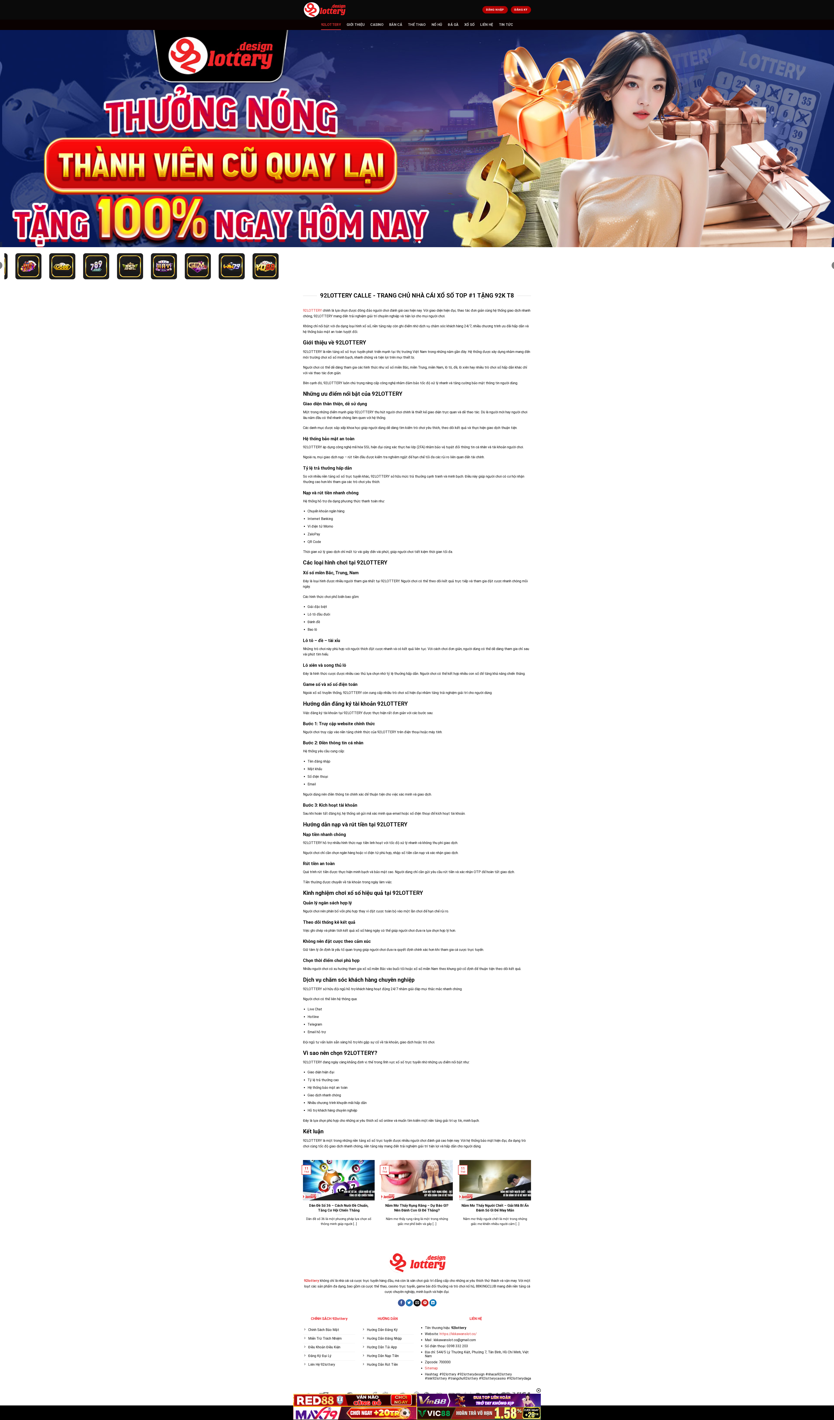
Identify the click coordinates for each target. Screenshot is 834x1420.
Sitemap (431, 1368)
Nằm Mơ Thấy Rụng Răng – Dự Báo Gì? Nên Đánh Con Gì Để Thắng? (416, 1207)
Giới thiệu (356, 25)
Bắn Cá (395, 25)
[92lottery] (324, 9)
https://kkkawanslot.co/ (458, 1334)
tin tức (506, 25)
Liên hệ (486, 25)
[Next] (812, 138)
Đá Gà (453, 25)
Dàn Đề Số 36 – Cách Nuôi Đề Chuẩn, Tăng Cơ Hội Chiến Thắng (338, 1207)
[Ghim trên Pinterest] (425, 1303)
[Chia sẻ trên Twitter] (409, 1303)
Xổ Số (469, 25)
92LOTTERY (312, 310)
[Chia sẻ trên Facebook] (401, 1303)
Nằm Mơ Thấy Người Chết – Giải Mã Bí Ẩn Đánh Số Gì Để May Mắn (495, 1207)
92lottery (331, 25)
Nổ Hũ (437, 25)
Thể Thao (417, 25)
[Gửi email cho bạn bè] (417, 1303)
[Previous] (22, 138)
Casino (377, 25)
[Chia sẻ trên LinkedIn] (433, 1303)
